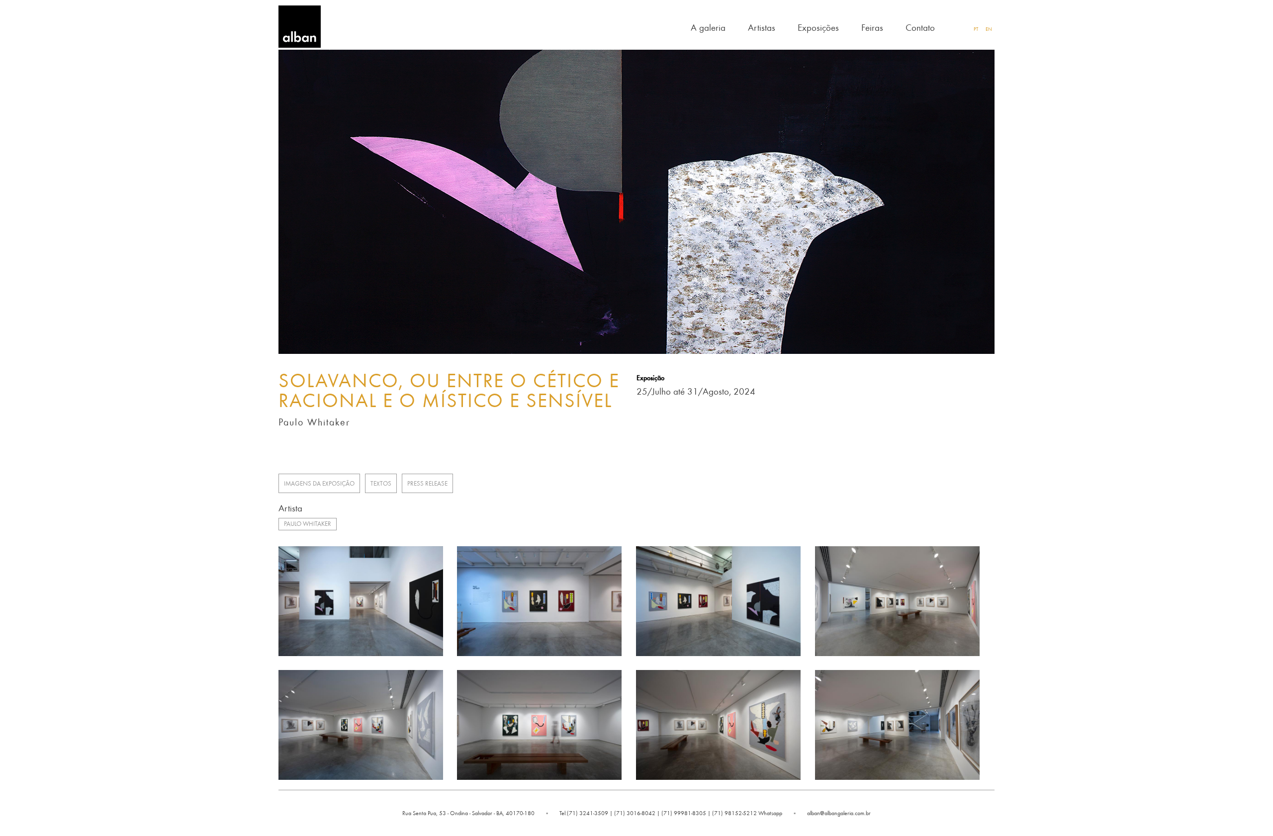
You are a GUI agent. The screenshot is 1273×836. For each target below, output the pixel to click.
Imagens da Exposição (319, 483)
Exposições (818, 27)
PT (976, 29)
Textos (380, 483)
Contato (920, 27)
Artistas (761, 27)
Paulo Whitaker (307, 523)
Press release (427, 483)
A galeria (708, 27)
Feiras (872, 27)
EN (989, 29)
